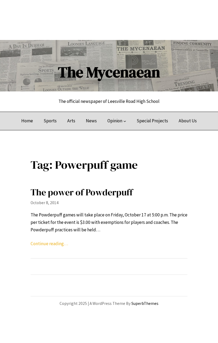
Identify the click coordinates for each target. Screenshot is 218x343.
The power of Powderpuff (82, 192)
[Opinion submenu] (124, 121)
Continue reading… (49, 244)
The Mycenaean (109, 72)
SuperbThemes (144, 303)
